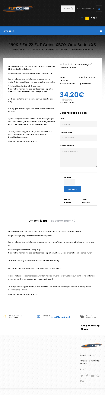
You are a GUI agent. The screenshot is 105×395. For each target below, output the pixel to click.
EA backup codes (67, 146)
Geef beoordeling (69, 67)
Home (15, 49)
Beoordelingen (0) (64, 221)
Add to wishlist (68, 201)
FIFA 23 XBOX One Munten (43, 49)
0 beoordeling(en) (83, 64)
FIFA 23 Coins (24, 49)
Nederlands (87, 9)
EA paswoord (66, 132)
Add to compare (86, 201)
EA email (64, 119)
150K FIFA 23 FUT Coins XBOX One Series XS (74, 49)
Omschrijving (37, 221)
